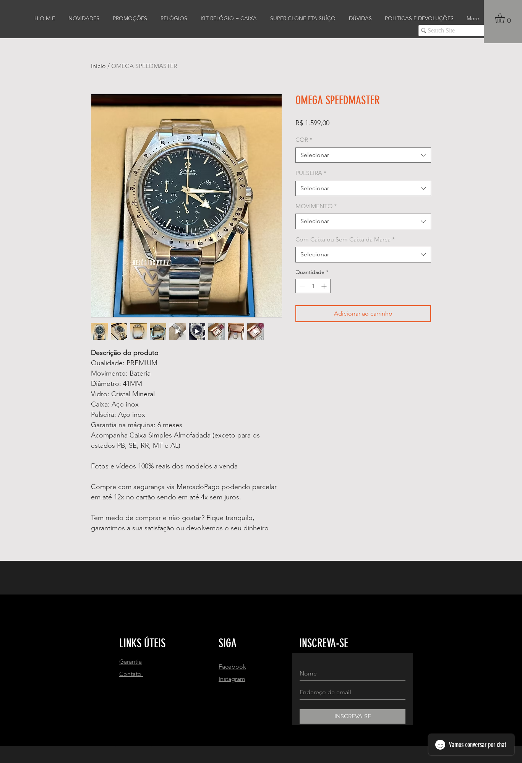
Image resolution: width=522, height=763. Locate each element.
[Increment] (324, 286)
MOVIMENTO (316, 206)
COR (303, 139)
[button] (505, 18)
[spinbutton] (313, 286)
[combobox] (363, 155)
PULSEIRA (310, 173)
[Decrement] (301, 286)
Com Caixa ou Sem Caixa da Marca (345, 239)
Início (98, 66)
